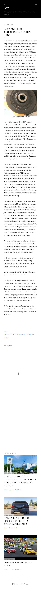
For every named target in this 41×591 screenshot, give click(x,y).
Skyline (6, 338)
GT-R (10, 334)
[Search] (36, 3)
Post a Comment (14, 489)
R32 (14, 334)
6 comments (13, 528)
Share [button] (5, 331)
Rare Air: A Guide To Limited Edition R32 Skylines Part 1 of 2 (16, 520)
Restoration (30, 334)
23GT (6, 8)
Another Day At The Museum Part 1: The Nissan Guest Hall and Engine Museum (20, 481)
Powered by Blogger (22, 584)
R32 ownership (21, 334)
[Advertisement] (20, 426)
